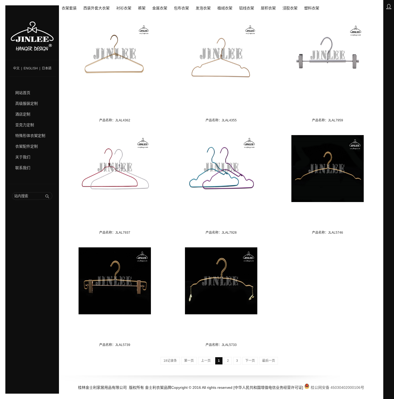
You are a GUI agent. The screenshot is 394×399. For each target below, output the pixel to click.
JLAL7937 (122, 232)
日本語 (46, 68)
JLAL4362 (122, 120)
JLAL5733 (229, 345)
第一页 (189, 361)
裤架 (142, 8)
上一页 (206, 361)
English (31, 68)
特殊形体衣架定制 (30, 135)
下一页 (250, 361)
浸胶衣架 (290, 8)
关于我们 (22, 157)
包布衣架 (181, 8)
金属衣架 (159, 8)
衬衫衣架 (123, 8)
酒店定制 (22, 114)
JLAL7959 (335, 120)
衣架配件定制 (26, 146)
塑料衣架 (311, 8)
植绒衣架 (224, 8)
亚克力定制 (24, 125)
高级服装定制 (26, 103)
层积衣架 (268, 8)
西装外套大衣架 (96, 8)
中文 (16, 68)
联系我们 (22, 168)
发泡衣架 (203, 8)
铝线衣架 (246, 8)
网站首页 (22, 93)
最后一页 (268, 361)
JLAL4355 (229, 120)
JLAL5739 (122, 345)
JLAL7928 (229, 232)
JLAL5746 (335, 232)
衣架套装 (69, 8)
